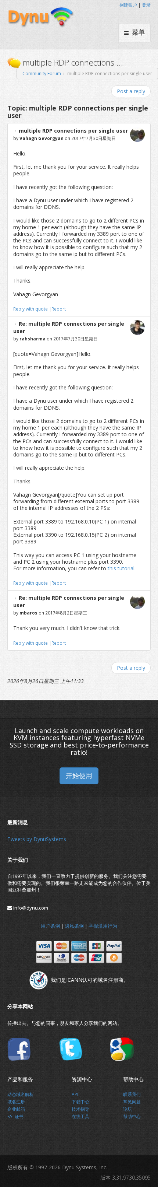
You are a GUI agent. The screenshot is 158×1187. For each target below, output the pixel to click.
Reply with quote (30, 309)
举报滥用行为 (103, 925)
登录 (146, 5)
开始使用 (79, 775)
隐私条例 (74, 925)
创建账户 (128, 5)
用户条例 (50, 925)
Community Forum (41, 73)
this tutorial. (122, 568)
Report (58, 309)
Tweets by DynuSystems (36, 839)
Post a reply (131, 91)
